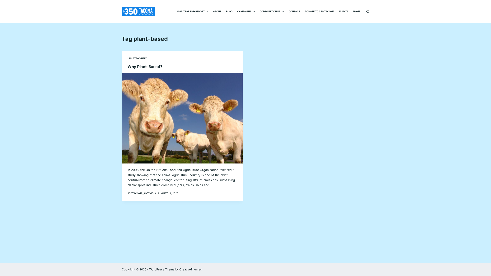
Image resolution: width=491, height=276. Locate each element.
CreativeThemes (190, 269)
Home (356, 11)
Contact (294, 11)
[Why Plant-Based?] (182, 118)
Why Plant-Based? (145, 66)
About (217, 11)
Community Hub (270, 11)
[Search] (367, 11)
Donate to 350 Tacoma (319, 11)
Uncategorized (137, 58)
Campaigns (244, 11)
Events (343, 11)
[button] (207, 11)
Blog (229, 11)
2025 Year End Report (190, 11)
